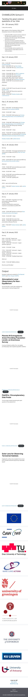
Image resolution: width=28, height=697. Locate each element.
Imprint (14, 689)
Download (20, 331)
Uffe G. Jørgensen (20, 73)
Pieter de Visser (21, 152)
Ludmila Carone (19, 67)
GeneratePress (21, 695)
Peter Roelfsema (11, 109)
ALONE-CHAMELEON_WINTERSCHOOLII (9, 331)
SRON (17, 109)
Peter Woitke (18, 66)
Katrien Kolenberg (20, 79)
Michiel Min (6, 89)
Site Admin (14, 682)
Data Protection (14, 691)
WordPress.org (14, 683)
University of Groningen (11, 213)
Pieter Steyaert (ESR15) (13, 276)
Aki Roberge (23, 134)
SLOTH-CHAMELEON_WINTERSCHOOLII (9, 505)
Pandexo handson (16, 94)
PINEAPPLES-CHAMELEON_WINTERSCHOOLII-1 (11, 389)
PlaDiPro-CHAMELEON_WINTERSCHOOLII (10, 445)
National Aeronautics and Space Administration (13, 135)
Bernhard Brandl (6, 161)
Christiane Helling (6, 64)
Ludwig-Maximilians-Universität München (14, 116)
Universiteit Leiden (14, 161)
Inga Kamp (18, 75)
